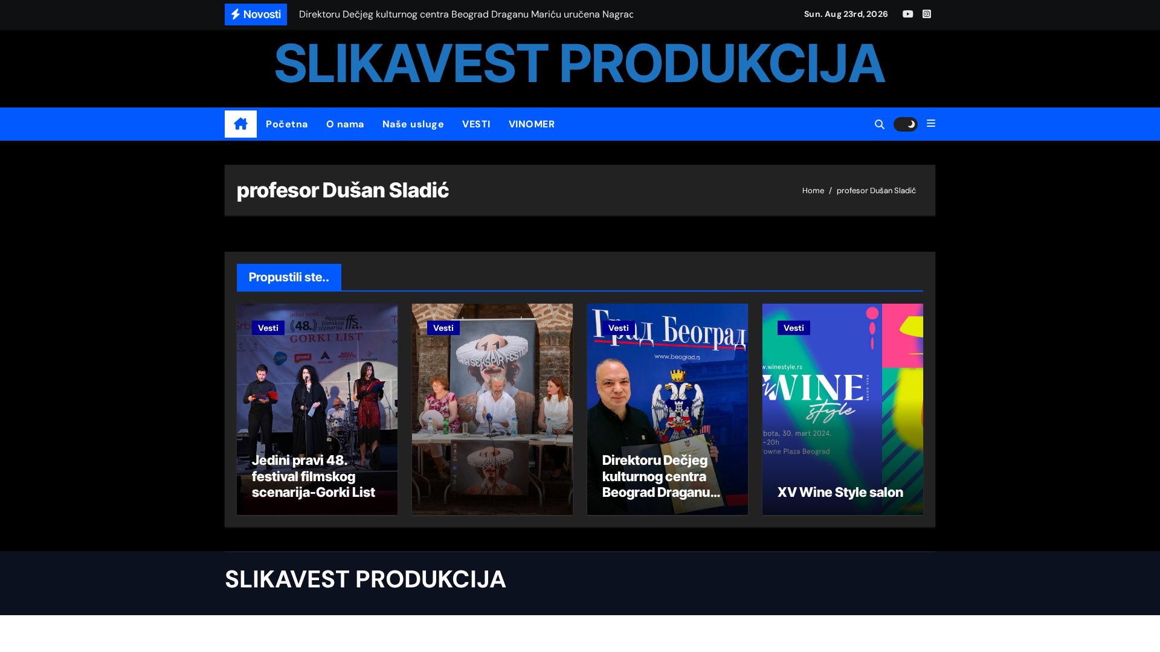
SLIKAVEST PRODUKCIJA (580, 63)
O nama (345, 124)
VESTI (476, 124)
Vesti (268, 327)
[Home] (241, 124)
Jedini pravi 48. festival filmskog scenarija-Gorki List (313, 476)
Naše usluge (413, 124)
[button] (931, 123)
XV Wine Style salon (840, 492)
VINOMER (532, 124)
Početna (287, 124)
